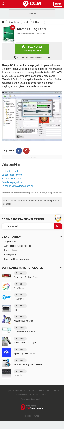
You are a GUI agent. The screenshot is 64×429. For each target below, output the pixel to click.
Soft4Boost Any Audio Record (28, 364)
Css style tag (10, 254)
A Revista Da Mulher (39, 395)
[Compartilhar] (19, 151)
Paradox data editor (12, 178)
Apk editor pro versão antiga (17, 246)
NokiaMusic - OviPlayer (25, 342)
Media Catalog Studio (24, 320)
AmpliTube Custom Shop (26, 277)
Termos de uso (19, 390)
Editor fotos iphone (12, 174)
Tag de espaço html (12, 182)
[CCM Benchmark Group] (32, 408)
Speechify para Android (25, 353)
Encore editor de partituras (17, 259)
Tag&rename (10, 241)
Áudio (26, 22)
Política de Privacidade (39, 390)
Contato (55, 390)
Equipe (7, 390)
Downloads (14, 22)
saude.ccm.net (32, 416)
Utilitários (37, 22)
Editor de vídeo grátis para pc (17, 186)
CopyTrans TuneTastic (24, 331)
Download (32, 48)
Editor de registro (11, 171)
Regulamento (21, 395)
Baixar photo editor (13, 250)
